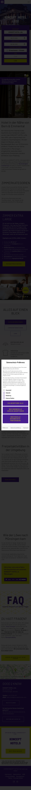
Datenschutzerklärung (16, 427)
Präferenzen (5, 427)
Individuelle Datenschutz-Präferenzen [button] (15, 418)
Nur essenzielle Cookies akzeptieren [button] (15, 410)
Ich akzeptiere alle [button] (15, 403)
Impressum (25, 427)
